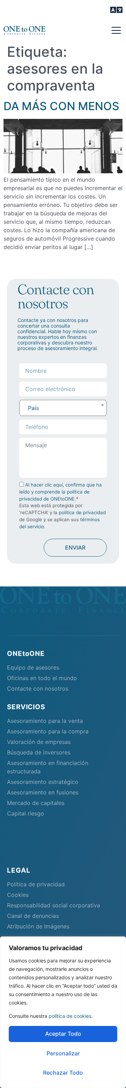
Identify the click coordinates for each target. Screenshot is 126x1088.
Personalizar (63, 1053)
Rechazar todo (63, 1072)
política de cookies (70, 1016)
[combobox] (63, 408)
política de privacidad (82, 512)
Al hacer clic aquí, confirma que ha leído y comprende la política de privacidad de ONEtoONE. (60, 492)
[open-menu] (116, 10)
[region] (63, 1012)
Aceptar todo (63, 1033)
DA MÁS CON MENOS (61, 106)
